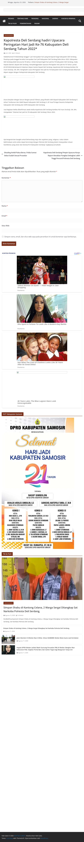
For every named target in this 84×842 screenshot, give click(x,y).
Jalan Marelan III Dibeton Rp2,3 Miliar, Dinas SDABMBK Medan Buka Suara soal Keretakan (47, 638)
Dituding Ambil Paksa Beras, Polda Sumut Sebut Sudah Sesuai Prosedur (20, 154)
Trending (35, 18)
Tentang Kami (22, 18)
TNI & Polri (12, 23)
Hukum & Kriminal (68, 18)
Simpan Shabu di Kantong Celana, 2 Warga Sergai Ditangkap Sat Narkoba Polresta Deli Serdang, (51, 3)
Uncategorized (9, 35)
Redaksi (11, 18)
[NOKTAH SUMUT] (4, 21)
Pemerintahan (25, 23)
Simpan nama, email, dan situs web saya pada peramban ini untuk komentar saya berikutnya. (40, 237)
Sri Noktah (17, 53)
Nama (5, 206)
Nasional (45, 18)
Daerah (55, 18)
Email (4, 216)
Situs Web (5, 226)
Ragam (37, 23)
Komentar (6, 178)
